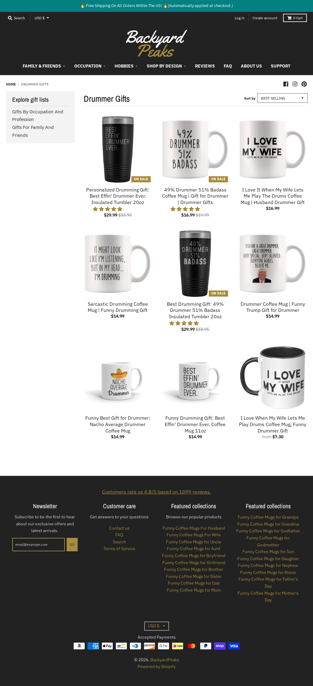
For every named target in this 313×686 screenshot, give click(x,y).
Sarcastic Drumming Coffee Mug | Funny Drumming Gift (118, 307)
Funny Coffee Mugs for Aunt (193, 548)
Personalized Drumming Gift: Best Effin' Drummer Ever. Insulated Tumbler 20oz (117, 196)
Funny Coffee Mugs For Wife (194, 535)
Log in (240, 18)
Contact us (119, 528)
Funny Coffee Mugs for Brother (193, 569)
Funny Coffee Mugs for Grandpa (268, 517)
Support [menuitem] (280, 66)
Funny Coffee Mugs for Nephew (268, 565)
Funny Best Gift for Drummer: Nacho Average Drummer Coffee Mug (117, 424)
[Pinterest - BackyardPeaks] (304, 84)
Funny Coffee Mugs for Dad (193, 583)
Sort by (250, 98)
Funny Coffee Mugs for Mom (194, 590)
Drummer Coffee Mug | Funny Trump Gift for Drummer (273, 307)
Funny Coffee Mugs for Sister (194, 576)
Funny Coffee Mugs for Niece (268, 572)
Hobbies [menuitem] (124, 66)
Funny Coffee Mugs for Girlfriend (193, 562)
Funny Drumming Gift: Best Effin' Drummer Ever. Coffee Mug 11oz (195, 424)
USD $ (40, 18)
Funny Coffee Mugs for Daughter (268, 558)
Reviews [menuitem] (205, 66)
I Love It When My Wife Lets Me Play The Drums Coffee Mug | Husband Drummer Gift (273, 196)
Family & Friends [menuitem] (42, 66)
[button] (108, 209)
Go (72, 544)
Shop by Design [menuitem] (164, 66)
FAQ (119, 535)
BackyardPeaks (164, 659)
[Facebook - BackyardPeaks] (286, 84)
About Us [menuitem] (251, 66)
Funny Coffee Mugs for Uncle (193, 542)
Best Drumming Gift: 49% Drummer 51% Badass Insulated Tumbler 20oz (195, 310)
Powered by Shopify (157, 666)
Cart (298, 18)
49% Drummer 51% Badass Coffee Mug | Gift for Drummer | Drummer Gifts (195, 196)
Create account (264, 18)
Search (119, 542)
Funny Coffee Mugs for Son (268, 551)
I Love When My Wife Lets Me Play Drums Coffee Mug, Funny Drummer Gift (272, 424)
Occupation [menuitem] (87, 66)
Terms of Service (119, 548)
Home (11, 84)
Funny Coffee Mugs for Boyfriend (193, 555)
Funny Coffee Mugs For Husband (194, 528)
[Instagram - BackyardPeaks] (295, 84)
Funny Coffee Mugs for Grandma (268, 524)
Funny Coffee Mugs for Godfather (268, 531)
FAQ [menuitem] (228, 66)
